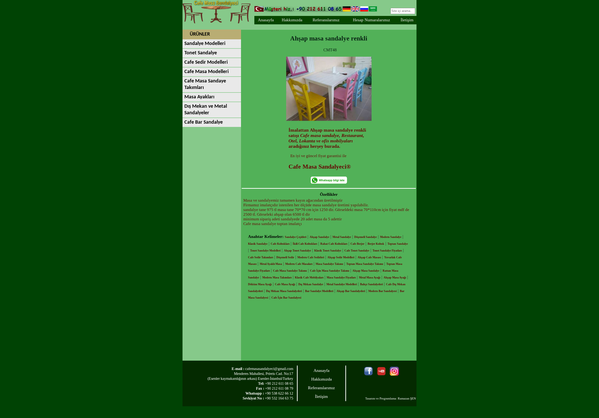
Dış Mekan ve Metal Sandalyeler (205, 110)
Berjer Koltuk (376, 243)
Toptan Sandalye (397, 243)
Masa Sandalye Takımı (329, 264)
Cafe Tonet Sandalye (356, 250)
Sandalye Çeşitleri (295, 237)
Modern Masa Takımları (277, 277)
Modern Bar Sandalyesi (382, 291)
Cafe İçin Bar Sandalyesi (286, 297)
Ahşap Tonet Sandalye (297, 250)
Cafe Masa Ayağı (285, 284)
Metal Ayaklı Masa (271, 264)
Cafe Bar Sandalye (203, 122)
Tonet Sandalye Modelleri (265, 250)
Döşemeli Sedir (285, 257)
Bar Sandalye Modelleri (319, 291)
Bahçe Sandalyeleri (371, 284)
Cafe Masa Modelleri (206, 71)
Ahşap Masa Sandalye (365, 270)
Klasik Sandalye (257, 243)
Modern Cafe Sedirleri (310, 257)
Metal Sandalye (341, 237)
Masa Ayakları (199, 97)
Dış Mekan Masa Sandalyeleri (284, 291)
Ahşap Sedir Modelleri (340, 257)
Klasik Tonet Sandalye (327, 250)
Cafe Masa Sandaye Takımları (205, 84)
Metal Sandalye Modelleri (341, 284)
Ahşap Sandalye (319, 237)
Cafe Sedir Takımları (260, 257)
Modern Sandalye (390, 237)
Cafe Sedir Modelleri (206, 62)
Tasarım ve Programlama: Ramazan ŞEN (390, 398)
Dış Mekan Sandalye (310, 284)
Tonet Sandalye (200, 53)
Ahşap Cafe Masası (369, 257)
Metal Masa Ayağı (369, 277)
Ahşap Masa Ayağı (395, 277)
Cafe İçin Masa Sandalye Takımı (329, 270)
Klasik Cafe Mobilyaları (309, 277)
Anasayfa (266, 20)
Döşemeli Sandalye (365, 237)
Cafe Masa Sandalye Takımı (290, 270)
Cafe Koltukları (280, 243)
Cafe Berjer (357, 243)
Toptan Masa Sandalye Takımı (364, 264)
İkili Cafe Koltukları (305, 243)
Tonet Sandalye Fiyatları (387, 250)
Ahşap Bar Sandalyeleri (350, 291)
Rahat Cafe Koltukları (333, 243)
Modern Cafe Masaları (298, 264)
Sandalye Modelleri (204, 43)
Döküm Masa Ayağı (260, 284)
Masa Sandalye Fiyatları (341, 277)
